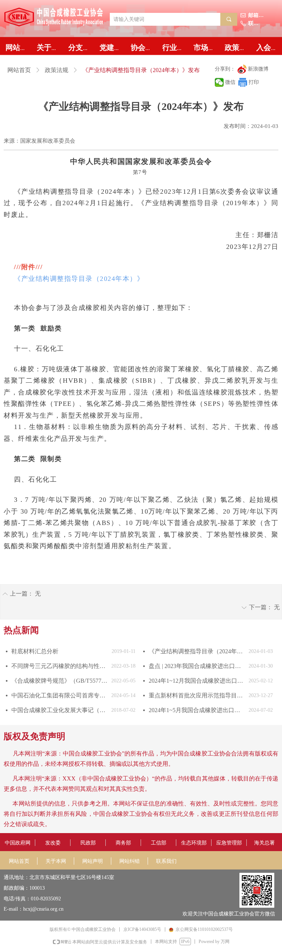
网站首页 (19, 70)
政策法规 (56, 70)
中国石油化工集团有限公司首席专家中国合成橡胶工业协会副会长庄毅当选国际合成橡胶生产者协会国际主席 (59, 695)
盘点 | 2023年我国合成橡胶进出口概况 (197, 666)
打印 (254, 82)
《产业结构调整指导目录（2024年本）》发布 (197, 651)
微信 (230, 82)
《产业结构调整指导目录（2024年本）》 (79, 278)
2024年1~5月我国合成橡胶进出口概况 (197, 710)
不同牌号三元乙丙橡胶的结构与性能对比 (59, 666)
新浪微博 (258, 69)
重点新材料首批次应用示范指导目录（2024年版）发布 (197, 695)
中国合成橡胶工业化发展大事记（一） (59, 710)
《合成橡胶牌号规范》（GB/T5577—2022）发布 (59, 681)
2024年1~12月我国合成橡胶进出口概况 (197, 681)
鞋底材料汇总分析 (34, 651)
